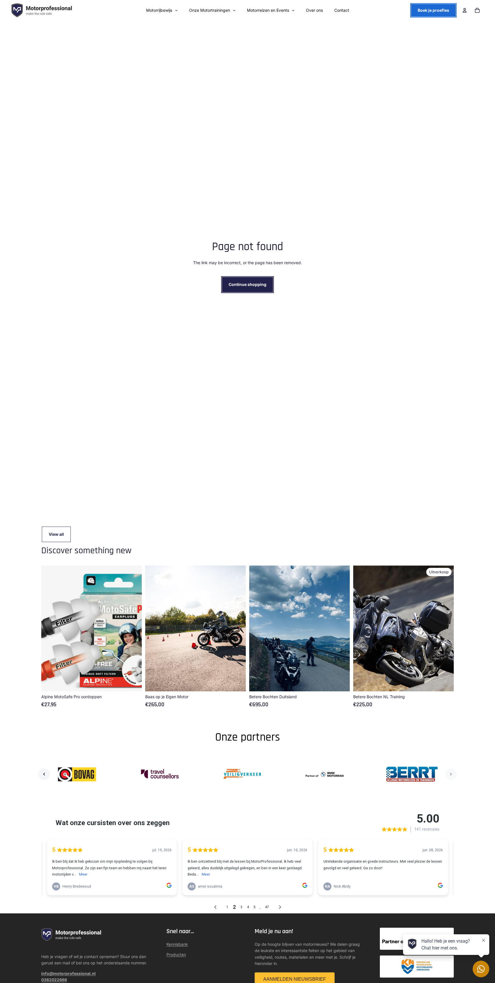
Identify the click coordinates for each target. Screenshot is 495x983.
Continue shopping (247, 284)
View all (56, 534)
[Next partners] (451, 774)
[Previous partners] (44, 774)
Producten (176, 954)
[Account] (464, 10)
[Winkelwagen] (477, 10)
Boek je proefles (433, 10)
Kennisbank (177, 944)
